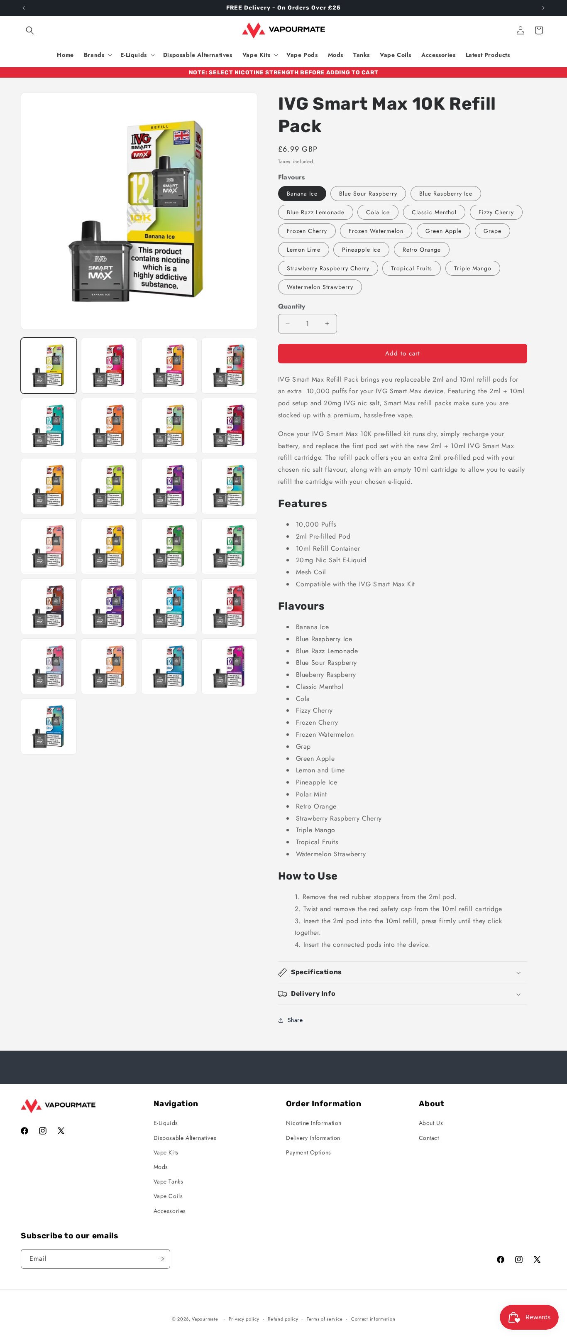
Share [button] (295, 1020)
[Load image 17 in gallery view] (49, 606)
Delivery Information (313, 1138)
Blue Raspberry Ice (445, 193)
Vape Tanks (168, 1181)
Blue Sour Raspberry (368, 193)
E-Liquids (166, 1123)
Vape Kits (166, 1152)
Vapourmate (205, 1319)
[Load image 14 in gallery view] (109, 546)
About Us (431, 1123)
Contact (429, 1138)
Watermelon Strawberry (320, 287)
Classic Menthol (434, 212)
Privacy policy (244, 1319)
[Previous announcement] (24, 8)
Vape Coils (168, 1196)
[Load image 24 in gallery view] (229, 667)
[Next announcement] (543, 8)
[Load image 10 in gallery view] (109, 486)
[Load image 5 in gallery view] (49, 426)
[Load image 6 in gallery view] (109, 426)
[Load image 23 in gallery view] (169, 667)
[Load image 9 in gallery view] (49, 486)
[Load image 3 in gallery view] (169, 366)
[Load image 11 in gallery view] (169, 486)
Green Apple (443, 231)
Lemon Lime (303, 249)
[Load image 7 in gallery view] (169, 426)
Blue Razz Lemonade (316, 212)
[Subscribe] (161, 1259)
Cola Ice (378, 212)
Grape (492, 231)
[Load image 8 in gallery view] (229, 426)
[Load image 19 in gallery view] (169, 606)
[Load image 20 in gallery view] (229, 606)
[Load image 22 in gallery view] (109, 667)
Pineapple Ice (361, 249)
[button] (30, 30)
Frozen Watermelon (376, 231)
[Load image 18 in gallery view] (109, 606)
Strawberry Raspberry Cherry (328, 268)
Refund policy (283, 1319)
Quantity (291, 306)
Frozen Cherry (307, 231)
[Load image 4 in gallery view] (229, 366)
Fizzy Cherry (496, 212)
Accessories (170, 1211)
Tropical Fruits (411, 268)
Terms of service (324, 1319)
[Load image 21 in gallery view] (49, 667)
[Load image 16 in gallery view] (229, 546)
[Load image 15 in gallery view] (169, 546)
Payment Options (308, 1152)
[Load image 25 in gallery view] (49, 726)
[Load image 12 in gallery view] (229, 486)
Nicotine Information (314, 1123)
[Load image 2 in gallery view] (109, 366)
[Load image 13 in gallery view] (49, 546)
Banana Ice (302, 193)
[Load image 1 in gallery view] (49, 366)
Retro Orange (422, 249)
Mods (161, 1167)
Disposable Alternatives (185, 1138)
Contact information (373, 1319)
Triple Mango (472, 268)
